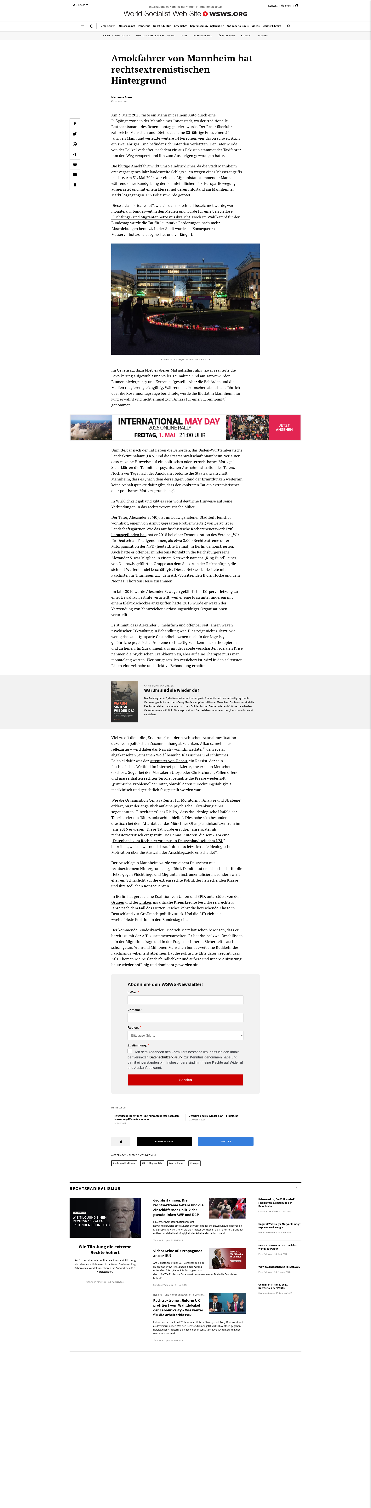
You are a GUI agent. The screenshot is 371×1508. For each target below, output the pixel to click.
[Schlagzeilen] (91, 27)
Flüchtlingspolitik (152, 1163)
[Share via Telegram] (75, 154)
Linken (145, 902)
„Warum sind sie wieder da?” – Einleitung (213, 1116)
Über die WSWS (227, 35)
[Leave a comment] (75, 175)
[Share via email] (75, 165)
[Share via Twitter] (75, 134)
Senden (185, 1080)
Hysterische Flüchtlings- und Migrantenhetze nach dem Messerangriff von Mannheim (147, 1117)
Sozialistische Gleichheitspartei (155, 35)
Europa (194, 1163)
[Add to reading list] (75, 185)
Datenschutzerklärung (166, 1057)
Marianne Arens (121, 97)
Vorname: (135, 1010)
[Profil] (296, 6)
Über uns (286, 5)
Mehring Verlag (202, 35)
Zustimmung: (137, 1045)
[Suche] (288, 27)
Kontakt (272, 5)
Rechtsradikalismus (124, 1163)
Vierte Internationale (116, 35)
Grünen (117, 902)
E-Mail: (132, 992)
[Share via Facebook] (75, 124)
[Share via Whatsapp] (75, 144)
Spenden (263, 35)
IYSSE (184, 35)
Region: (133, 1027)
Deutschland (176, 1163)
